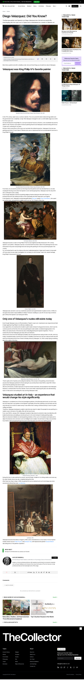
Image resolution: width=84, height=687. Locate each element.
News (16, 661)
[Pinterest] (77, 667)
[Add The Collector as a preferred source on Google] (61, 649)
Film (16, 659)
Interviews (5, 664)
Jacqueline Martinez (67, 34)
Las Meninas (22, 483)
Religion (17, 652)
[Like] (7, 572)
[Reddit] (41, 572)
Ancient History (6, 652)
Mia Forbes (65, 87)
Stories (17, 656)
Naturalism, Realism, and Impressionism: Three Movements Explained (16, 618)
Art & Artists (5, 656)
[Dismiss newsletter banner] (80, 2)
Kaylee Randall (11, 59)
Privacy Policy (78, 674)
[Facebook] (36, 572)
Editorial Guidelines (34, 661)
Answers (17, 654)
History (4, 654)
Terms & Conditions (70, 674)
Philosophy (5, 659)
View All (54, 597)
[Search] (66, 6)
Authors (32, 656)
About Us (32, 652)
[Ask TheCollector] (38, 59)
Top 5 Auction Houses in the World (42, 617)
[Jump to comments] (42, 59)
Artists (8, 11)
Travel (4, 661)
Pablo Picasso (18, 541)
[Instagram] (74, 667)
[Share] (50, 59)
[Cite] (55, 59)
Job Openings (33, 664)
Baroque (34, 198)
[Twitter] (38, 572)
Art (71, 34)
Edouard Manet (50, 541)
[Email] (49, 572)
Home (4, 11)
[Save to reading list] (46, 59)
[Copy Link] (44, 572)
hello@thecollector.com (63, 663)
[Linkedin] (34, 572)
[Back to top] (81, 628)
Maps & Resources (19, 664)
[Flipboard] (46, 572)
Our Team (32, 659)
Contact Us (32, 666)
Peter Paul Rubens (45, 198)
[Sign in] (80, 6)
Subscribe (36, 1)
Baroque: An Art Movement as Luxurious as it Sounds (17, 551)
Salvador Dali (28, 541)
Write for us (75, 6)
